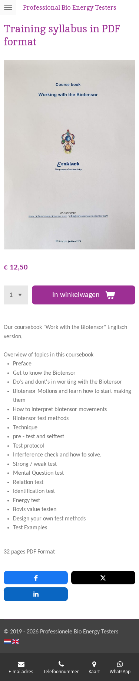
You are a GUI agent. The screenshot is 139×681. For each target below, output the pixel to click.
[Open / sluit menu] (8, 7)
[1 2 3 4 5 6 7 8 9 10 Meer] (16, 294)
